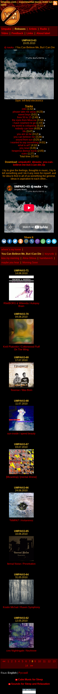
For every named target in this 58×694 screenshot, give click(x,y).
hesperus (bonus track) (24, 151)
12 (49, 661)
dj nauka (9, 47)
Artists (33, 29)
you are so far (24, 134)
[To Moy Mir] (26, 240)
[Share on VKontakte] (4, 240)
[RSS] (54, 3)
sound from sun (24, 139)
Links (30, 33)
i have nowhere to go (24, 123)
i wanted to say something (24, 142)
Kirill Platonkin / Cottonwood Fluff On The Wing (21, 348)
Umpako (6, 29)
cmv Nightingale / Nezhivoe (21, 650)
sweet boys (24, 114)
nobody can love (24, 128)
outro (24, 153)
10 (39, 661)
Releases (20, 29)
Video (4, 33)
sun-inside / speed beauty (21, 433)
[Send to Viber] (37, 240)
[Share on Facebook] (9, 240)
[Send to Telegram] (48, 240)
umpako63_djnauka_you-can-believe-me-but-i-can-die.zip (33, 163)
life (24, 131)
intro (24, 109)
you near (24, 148)
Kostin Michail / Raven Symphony (21, 607)
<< (4, 661)
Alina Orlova (29, 258)
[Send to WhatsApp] (43, 240)
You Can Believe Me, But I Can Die (21, 253)
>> (31, 665)
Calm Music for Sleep (30, 679)
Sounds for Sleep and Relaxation (30, 684)
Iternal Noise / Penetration (21, 563)
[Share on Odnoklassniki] (20, 240)
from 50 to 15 (24, 117)
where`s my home (11, 249)
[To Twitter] (15, 240)
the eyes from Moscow (24, 120)
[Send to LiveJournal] (31, 240)
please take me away (24, 111)
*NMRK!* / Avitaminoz (21, 520)
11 (44, 661)
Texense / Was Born (21, 390)
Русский (23, 673)
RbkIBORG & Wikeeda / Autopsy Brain (21, 304)
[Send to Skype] (54, 240)
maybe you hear (10, 262)
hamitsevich (46, 258)
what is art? (24, 145)
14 (26, 665)
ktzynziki (49, 253)
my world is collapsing (24, 125)
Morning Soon (30, 262)
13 (54, 661)
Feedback (17, 33)
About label (43, 33)
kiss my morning (10, 258)
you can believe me (24, 137)
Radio (43, 29)
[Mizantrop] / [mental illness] (21, 477)
